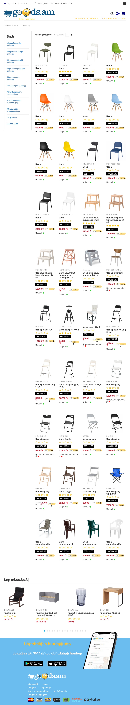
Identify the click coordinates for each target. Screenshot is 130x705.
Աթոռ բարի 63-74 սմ (69, 330)
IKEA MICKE (105, 610)
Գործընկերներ (60, 691)
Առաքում (32, 687)
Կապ (45, 684)
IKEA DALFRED (65, 327)
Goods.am (7, 26)
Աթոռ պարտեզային (42, 543)
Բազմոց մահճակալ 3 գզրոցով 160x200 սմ (46, 614)
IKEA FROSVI (40, 488)
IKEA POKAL (73, 610)
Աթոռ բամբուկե (114, 273)
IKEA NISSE (64, 436)
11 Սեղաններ (12, 124)
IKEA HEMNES (41, 610)
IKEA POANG (9, 610)
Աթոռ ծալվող (113, 384)
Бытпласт (87, 270)
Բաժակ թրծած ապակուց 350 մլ (81, 614)
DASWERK (110, 488)
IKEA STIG (39, 327)
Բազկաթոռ (9, 613)
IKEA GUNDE (111, 381)
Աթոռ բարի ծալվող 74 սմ (68, 385)
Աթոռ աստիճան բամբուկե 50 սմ (91, 219)
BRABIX (86, 436)
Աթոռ (38, 68)
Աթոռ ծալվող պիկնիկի (113, 492)
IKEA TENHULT (89, 215)
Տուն (16, 26)
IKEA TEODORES (113, 164)
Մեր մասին (33, 684)
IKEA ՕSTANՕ (41, 65)
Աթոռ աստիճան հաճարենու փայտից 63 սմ (67, 275)
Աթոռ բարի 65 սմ (91, 327)
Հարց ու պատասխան (38, 691)
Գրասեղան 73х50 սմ (110, 613)
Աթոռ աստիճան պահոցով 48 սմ (91, 274)
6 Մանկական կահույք (16, 86)
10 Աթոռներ (25, 26)
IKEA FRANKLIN (112, 327)
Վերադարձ (46, 687)
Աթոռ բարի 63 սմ (44, 330)
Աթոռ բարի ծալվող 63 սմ (116, 331)
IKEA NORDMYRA (113, 270)
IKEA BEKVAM (112, 215)
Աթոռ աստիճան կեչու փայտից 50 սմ (115, 220)
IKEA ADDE (63, 65)
